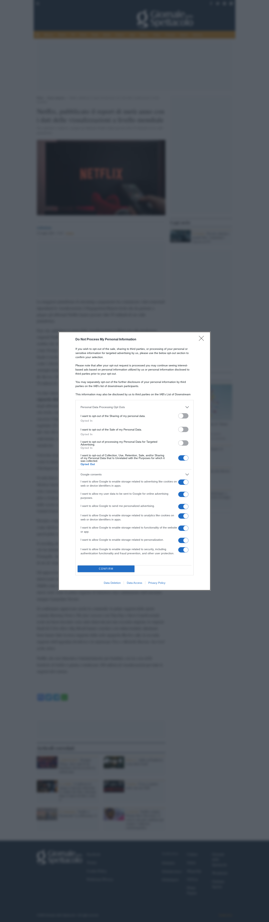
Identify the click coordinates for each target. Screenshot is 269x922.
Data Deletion (112, 582)
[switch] (183, 416)
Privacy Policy (156, 582)
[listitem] (134, 407)
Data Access (134, 582)
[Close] (202, 339)
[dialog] (134, 461)
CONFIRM (106, 568)
